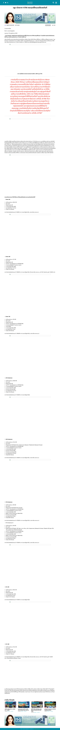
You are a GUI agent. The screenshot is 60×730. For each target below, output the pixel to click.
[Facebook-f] (3, 2)
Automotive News (5, 702)
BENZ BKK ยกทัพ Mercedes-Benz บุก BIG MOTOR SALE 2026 (32, 710)
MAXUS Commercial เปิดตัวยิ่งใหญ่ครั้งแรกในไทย (46, 709)
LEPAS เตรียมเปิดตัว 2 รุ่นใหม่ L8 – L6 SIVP (6, 709)
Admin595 (4, 711)
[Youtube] (5, 2)
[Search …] (53, 2)
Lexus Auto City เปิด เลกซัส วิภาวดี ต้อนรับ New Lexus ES (19, 709)
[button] (46, 25)
